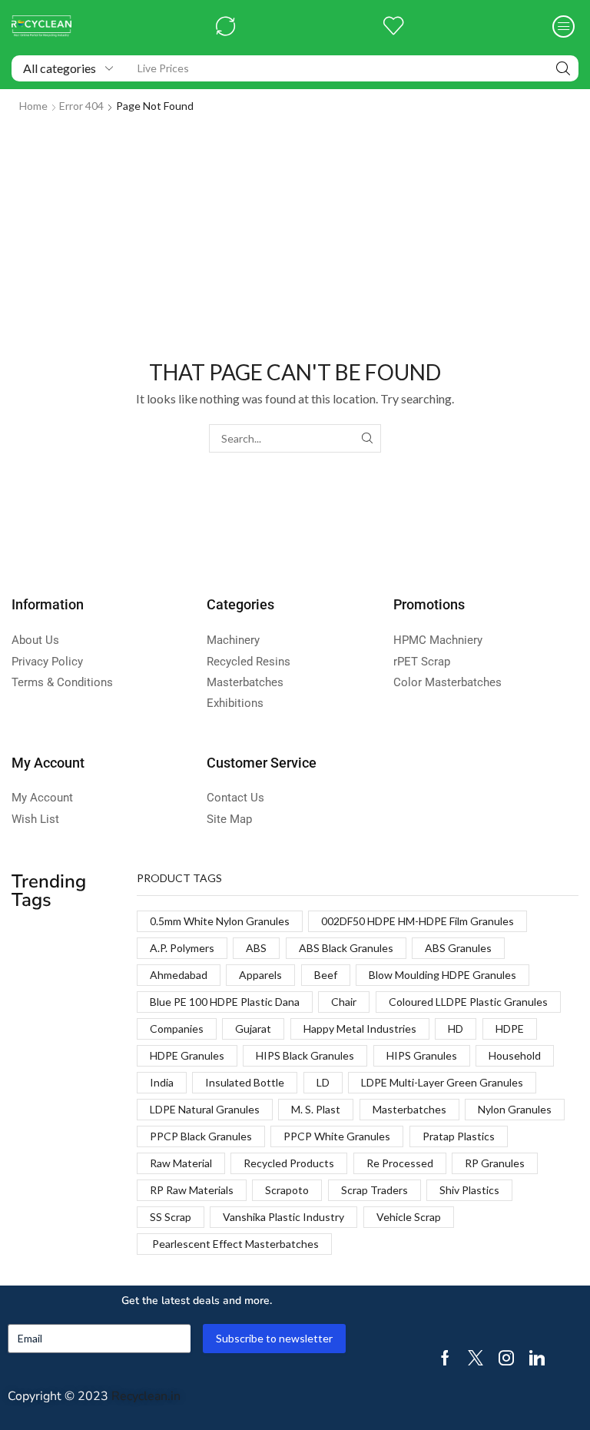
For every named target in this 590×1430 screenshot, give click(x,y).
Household (515, 1055)
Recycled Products (289, 1163)
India (162, 1082)
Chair (343, 1001)
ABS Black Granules (346, 947)
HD (455, 1028)
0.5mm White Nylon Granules (220, 920)
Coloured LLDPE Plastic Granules (468, 1001)
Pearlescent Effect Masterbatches (234, 1243)
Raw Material (181, 1163)
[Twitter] (475, 1357)
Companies (177, 1028)
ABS (256, 947)
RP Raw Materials (192, 1189)
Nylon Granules (515, 1109)
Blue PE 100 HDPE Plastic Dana (225, 1001)
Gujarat (253, 1028)
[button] (225, 26)
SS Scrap (170, 1216)
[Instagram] (506, 1357)
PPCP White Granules (336, 1136)
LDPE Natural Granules (205, 1109)
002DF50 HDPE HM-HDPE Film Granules (417, 920)
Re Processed (399, 1163)
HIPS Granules (421, 1055)
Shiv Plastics (469, 1189)
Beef (325, 974)
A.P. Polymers (182, 947)
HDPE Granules (187, 1055)
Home (33, 105)
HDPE (510, 1028)
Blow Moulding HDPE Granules (442, 974)
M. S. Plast (315, 1109)
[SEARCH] (367, 438)
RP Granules (495, 1163)
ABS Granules (458, 947)
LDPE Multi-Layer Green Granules (442, 1082)
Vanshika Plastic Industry (283, 1216)
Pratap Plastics (459, 1136)
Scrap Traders (374, 1189)
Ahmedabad (178, 974)
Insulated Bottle (244, 1082)
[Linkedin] (537, 1357)
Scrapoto (287, 1189)
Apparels (260, 974)
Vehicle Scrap (408, 1216)
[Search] (563, 68)
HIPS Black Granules (305, 1055)
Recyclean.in (146, 1396)
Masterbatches (409, 1109)
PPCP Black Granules (201, 1136)
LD (323, 1082)
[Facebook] (445, 1357)
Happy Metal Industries (359, 1028)
